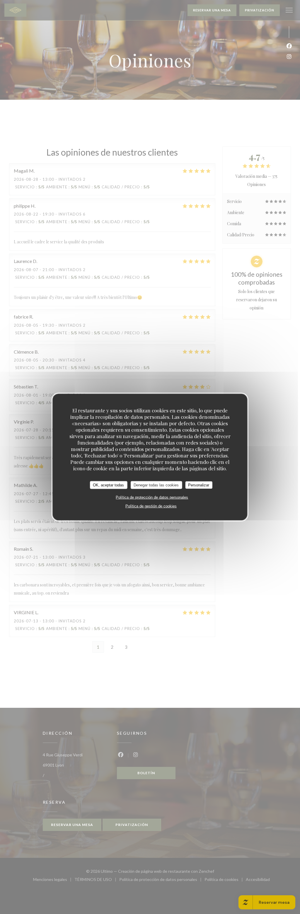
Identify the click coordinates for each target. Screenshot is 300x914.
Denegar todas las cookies (156, 485)
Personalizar (198, 485)
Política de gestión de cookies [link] (151, 506)
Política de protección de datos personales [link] (152, 497)
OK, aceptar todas (108, 485)
